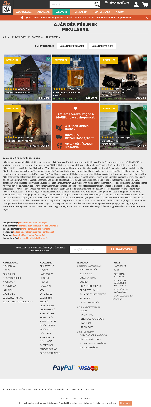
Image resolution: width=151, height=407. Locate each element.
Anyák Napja (47, 337)
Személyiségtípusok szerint (18, 301)
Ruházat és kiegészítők (93, 294)
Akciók (120, 12)
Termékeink (80, 12)
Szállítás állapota (119, 275)
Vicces (83, 310)
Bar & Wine (86, 273)
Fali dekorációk (89, 269)
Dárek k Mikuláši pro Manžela (35, 229)
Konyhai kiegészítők (91, 286)
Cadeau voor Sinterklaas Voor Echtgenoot (33, 232)
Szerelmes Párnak (13, 298)
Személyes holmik (89, 290)
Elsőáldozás (47, 325)
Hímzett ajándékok (90, 339)
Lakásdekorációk (90, 302)
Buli (42, 290)
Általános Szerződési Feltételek (120, 283)
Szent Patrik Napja (50, 353)
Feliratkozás (121, 249)
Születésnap (47, 266)
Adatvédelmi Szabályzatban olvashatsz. (99, 403)
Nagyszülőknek (12, 278)
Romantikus (86, 315)
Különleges (86, 327)
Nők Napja (45, 333)
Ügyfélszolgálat (122, 296)
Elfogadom (125, 403)
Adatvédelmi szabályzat (121, 290)
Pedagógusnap (48, 349)
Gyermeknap (47, 345)
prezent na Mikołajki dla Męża (32, 222)
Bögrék (84, 282)
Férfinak (7, 290)
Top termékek (101, 12)
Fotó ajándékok (89, 347)
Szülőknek (9, 274)
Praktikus (85, 323)
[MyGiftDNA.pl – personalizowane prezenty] (6, 7)
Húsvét (44, 282)
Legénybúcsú (47, 309)
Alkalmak (43, 12)
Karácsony (46, 274)
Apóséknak (9, 282)
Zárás (147, 17)
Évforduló (46, 294)
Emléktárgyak (88, 278)
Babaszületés (48, 313)
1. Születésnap (48, 321)
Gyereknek (9, 294)
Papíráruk (85, 298)
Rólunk (90, 389)
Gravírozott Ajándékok (93, 335)
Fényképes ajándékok (92, 319)
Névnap (44, 270)
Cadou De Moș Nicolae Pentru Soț (28, 235)
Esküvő (44, 301)
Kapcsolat (120, 266)
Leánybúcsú (47, 305)
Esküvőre (61, 12)
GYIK (116, 270)
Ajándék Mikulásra (72, 46)
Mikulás (44, 278)
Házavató (45, 286)
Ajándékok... (24, 12)
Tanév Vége (46, 329)
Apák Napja (46, 341)
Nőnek (6, 270)
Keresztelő (46, 317)
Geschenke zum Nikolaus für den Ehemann (37, 226)
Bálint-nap (46, 298)
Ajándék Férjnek (102, 46)
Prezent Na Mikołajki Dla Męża (33, 238)
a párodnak (9, 266)
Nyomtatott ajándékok (93, 343)
